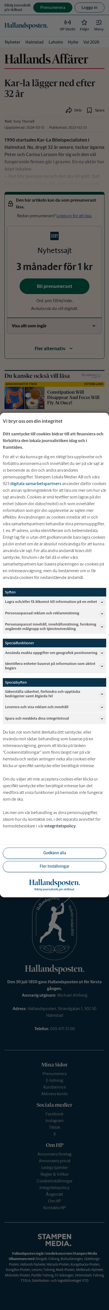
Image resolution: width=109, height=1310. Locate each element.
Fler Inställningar (54, 866)
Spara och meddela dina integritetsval (37, 718)
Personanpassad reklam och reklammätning (42, 613)
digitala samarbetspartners (35, 483)
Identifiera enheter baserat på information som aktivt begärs (50, 665)
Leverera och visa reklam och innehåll (36, 707)
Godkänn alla (54, 853)
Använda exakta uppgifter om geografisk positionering (51, 652)
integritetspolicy (60, 826)
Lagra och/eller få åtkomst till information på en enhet (51, 602)
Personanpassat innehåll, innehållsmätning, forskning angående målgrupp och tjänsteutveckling (50, 626)
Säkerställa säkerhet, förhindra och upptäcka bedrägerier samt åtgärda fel (42, 693)
